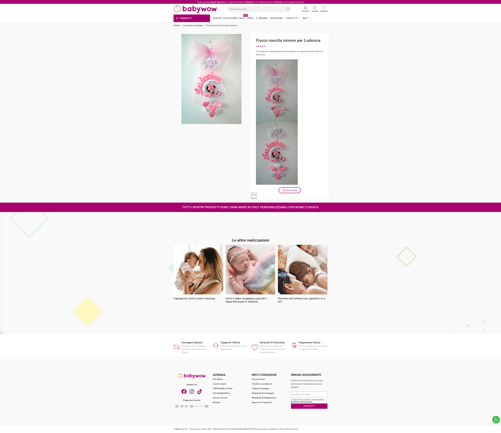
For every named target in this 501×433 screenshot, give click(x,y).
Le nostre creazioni (193, 25)
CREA (250, 18)
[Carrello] (314, 8)
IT (307, 18)
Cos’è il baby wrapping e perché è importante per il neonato (246, 300)
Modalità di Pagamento (264, 397)
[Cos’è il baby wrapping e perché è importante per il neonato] (250, 269)
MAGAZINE (276, 18)
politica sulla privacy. (302, 401)
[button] (290, 190)
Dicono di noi (258, 379)
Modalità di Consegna (263, 393)
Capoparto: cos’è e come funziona (194, 298)
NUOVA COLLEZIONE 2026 (228, 18)
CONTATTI (291, 18)
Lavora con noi (220, 397)
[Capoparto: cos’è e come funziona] (198, 269)
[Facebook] (184, 391)
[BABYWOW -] (195, 9)
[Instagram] (191, 391)
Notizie (216, 402)
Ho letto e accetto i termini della (307, 400)
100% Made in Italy (222, 388)
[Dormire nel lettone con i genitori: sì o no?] (302, 269)
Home (177, 25)
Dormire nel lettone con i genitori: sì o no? (301, 300)
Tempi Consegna (260, 388)
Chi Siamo (218, 379)
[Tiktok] (199, 391)
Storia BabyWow (221, 393)
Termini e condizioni (262, 383)
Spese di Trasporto (262, 402)
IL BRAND (262, 18)
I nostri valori (219, 383)
